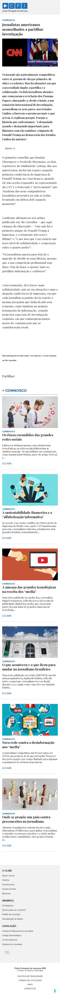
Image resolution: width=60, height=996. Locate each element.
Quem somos (8, 875)
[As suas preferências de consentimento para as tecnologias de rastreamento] (55, 991)
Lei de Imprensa (9, 940)
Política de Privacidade (30, 976)
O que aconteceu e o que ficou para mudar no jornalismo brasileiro (28, 667)
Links (30, 984)
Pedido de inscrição (11, 914)
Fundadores (7, 905)
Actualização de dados (12, 919)
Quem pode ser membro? (14, 910)
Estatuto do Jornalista (12, 944)
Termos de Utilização (30, 980)
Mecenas (6, 893)
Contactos (30, 989)
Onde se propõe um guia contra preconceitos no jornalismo (26, 819)
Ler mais (6, 463)
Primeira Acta (8, 884)
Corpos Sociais (9, 889)
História (5, 880)
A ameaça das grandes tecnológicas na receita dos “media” (29, 589)
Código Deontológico (11, 935)
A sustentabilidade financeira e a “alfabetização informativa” (27, 514)
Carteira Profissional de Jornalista (17, 931)
